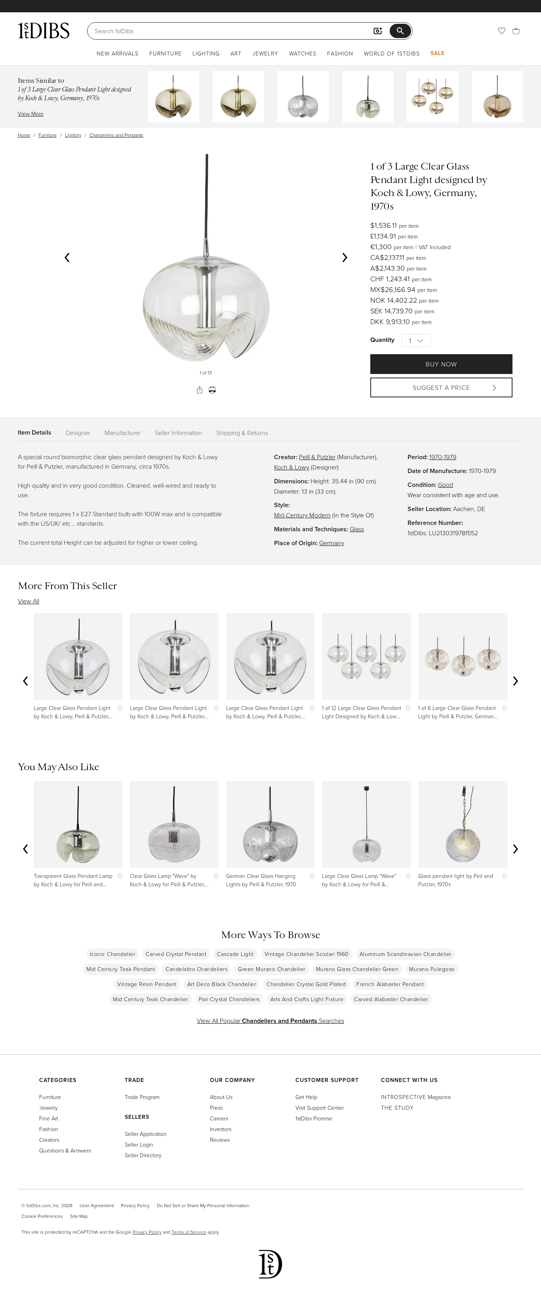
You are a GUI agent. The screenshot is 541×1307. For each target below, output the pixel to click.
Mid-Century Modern (302, 515)
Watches (302, 53)
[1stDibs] (43, 30)
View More (31, 113)
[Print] (212, 390)
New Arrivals (118, 53)
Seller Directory (143, 1155)
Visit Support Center (319, 1107)
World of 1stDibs (392, 53)
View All (28, 601)
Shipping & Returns (242, 432)
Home (24, 135)
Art (236, 53)
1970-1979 (442, 456)
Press (216, 1107)
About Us (221, 1097)
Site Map (79, 1216)
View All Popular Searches (270, 1020)
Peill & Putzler (317, 456)
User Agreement (97, 1205)
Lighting (206, 53)
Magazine (416, 1097)
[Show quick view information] (118, 708)
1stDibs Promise (313, 1118)
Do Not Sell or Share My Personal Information (203, 1205)
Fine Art (48, 1118)
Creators (49, 1139)
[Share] (199, 390)
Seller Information (178, 432)
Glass (357, 529)
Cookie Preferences (42, 1216)
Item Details (34, 432)
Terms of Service (188, 1232)
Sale (438, 53)
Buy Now (441, 364)
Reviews (220, 1139)
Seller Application (146, 1133)
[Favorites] (501, 30)
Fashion (340, 53)
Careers (219, 1118)
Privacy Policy (135, 1205)
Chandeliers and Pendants (116, 135)
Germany (331, 542)
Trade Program (142, 1097)
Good (445, 484)
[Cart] (516, 30)
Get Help (306, 1097)
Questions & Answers (65, 1150)
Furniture (165, 53)
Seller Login (139, 1144)
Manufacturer (123, 432)
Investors (220, 1129)
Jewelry (265, 53)
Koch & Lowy (291, 467)
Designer (78, 432)
